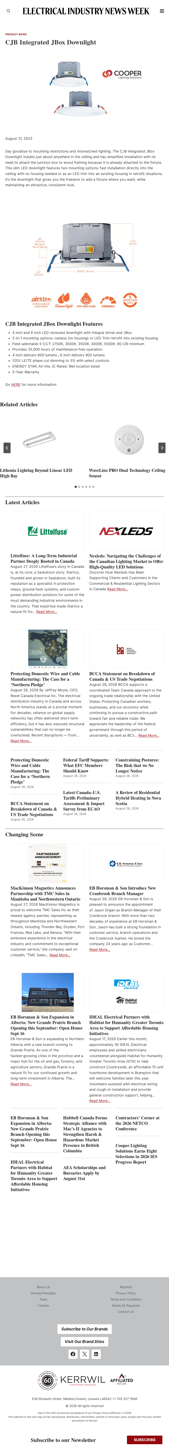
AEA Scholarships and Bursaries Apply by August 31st (84, 1173)
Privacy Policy (126, 1293)
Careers (43, 1305)
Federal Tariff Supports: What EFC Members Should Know (86, 765)
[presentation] (40, 439)
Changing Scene (24, 834)
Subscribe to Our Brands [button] (84, 1329)
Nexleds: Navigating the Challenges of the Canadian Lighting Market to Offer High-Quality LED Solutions (126, 561)
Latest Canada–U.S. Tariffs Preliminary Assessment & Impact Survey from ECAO (84, 801)
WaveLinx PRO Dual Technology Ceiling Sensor (127, 473)
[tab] (76, 487)
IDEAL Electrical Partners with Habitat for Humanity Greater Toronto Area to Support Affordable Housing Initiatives (126, 1025)
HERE (15, 384)
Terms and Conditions (125, 1299)
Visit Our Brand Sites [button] (84, 1341)
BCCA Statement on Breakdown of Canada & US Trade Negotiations (122, 676)
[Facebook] (73, 1354)
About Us (43, 1287)
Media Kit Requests (126, 1305)
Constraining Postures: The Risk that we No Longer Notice (137, 765)
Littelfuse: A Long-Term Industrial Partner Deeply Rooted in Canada (44, 558)
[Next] (161, 448)
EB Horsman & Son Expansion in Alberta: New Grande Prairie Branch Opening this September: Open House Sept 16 (47, 1025)
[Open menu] (162, 11)
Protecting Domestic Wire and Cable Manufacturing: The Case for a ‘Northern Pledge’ (45, 679)
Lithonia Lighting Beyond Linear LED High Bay (36, 473)
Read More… (46, 611)
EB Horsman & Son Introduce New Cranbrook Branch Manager (122, 890)
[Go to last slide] (7, 448)
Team (43, 1299)
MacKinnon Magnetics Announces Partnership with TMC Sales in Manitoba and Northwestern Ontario (45, 893)
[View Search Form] (8, 11)
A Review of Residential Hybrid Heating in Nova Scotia (138, 798)
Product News (16, 34)
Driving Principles (43, 1293)
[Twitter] (84, 1354)
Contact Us (126, 1311)
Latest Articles (22, 502)
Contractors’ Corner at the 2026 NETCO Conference (138, 1123)
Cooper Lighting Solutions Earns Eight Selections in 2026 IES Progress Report (136, 1154)
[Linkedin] (96, 1354)
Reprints (126, 1287)
